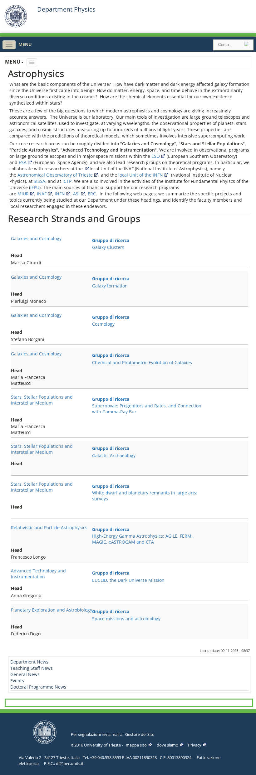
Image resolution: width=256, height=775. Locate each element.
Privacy (194, 745)
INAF (42, 194)
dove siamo (167, 745)
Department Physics (66, 9)
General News (25, 674)
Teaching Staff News (31, 668)
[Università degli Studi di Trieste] (15, 26)
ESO (155, 156)
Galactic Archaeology (113, 455)
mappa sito (136, 745)
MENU (25, 44)
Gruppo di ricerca (110, 240)
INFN (60, 194)
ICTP (66, 181)
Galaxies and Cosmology (36, 238)
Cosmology (103, 324)
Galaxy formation (110, 286)
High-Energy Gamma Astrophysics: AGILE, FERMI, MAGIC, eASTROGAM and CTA (143, 539)
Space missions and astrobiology (126, 619)
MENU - (14, 61)
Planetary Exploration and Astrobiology (51, 610)
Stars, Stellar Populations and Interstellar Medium (42, 400)
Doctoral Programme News (38, 687)
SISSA (39, 181)
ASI (76, 194)
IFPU (34, 187)
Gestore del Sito (140, 734)
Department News (29, 662)
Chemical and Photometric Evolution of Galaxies (142, 362)
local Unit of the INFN (140, 175)
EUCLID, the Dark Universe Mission (128, 580)
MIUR (23, 194)
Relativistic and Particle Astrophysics (49, 527)
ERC (92, 194)
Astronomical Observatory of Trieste (55, 175)
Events (17, 681)
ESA (23, 162)
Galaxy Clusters (108, 247)
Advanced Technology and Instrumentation (38, 574)
